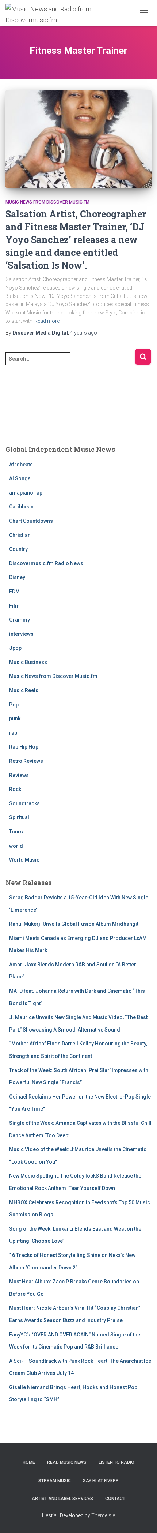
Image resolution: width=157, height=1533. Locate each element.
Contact (115, 1498)
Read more (47, 321)
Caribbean (21, 507)
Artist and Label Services (62, 1498)
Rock (15, 789)
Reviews (19, 775)
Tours (16, 832)
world (16, 846)
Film (14, 606)
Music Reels (23, 690)
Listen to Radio (116, 1462)
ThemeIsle (103, 1515)
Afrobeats (21, 464)
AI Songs (20, 478)
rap (13, 733)
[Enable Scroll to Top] (142, 1518)
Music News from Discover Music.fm (47, 202)
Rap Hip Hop (23, 747)
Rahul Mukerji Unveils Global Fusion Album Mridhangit (73, 924)
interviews (21, 634)
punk (14, 718)
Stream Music (54, 1480)
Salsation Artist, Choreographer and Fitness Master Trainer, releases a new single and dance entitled (75, 239)
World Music (24, 860)
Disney (17, 577)
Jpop (15, 648)
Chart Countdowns (31, 521)
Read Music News (67, 1462)
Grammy (19, 620)
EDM (14, 591)
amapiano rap (25, 493)
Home (29, 1462)
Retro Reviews (26, 761)
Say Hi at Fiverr (101, 1480)
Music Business (28, 662)
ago (83, 333)
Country (18, 549)
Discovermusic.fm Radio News (46, 563)
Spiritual (19, 817)
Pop (14, 705)
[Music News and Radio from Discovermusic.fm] (52, 13)
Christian (20, 535)
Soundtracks (24, 803)
